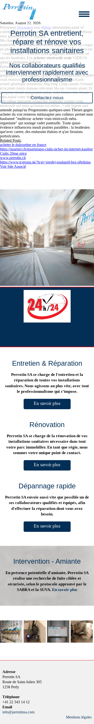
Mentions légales (79, 717)
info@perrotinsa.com (18, 712)
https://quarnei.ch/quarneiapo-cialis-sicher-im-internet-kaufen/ (46, 149)
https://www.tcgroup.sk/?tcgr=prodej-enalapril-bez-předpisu (45, 162)
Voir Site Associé (13, 166)
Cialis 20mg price (13, 153)
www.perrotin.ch (13, 158)
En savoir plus (47, 403)
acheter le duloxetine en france (23, 145)
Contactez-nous (47, 97)
